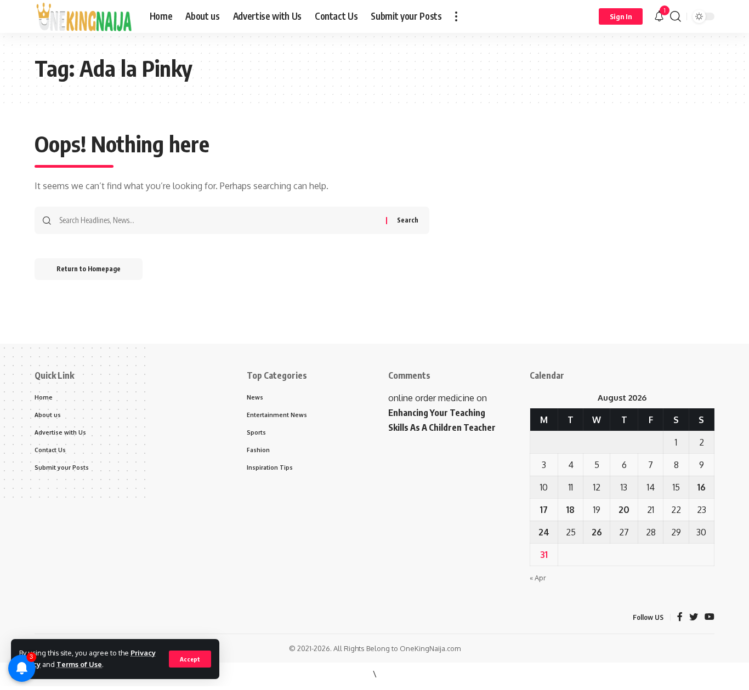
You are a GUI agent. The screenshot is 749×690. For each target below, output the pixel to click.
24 (543, 532)
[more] (456, 16)
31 (544, 554)
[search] (675, 16)
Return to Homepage (88, 269)
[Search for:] (218, 220)
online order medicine (431, 397)
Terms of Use (79, 664)
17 (544, 509)
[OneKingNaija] (83, 16)
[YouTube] (709, 617)
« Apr (538, 577)
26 (597, 532)
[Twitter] (693, 617)
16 (701, 487)
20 (624, 509)
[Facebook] (680, 617)
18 (570, 509)
